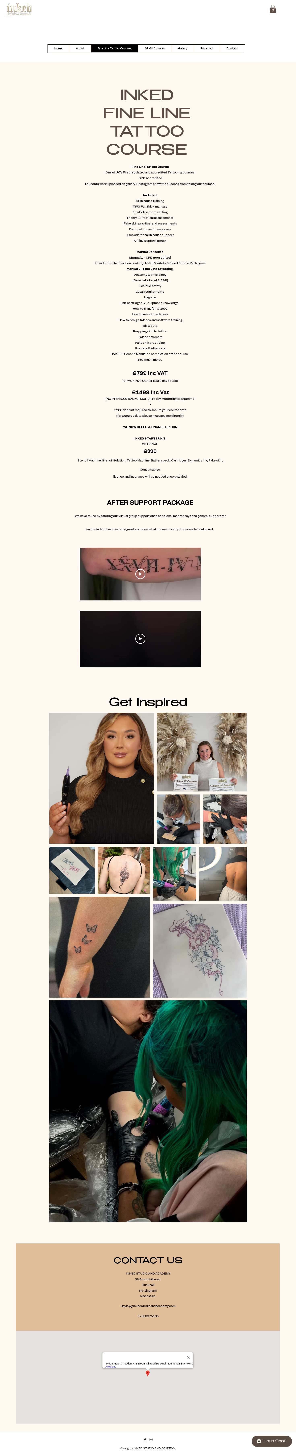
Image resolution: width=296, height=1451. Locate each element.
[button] (272, 9)
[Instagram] (151, 1439)
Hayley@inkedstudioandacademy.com (148, 1306)
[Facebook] (145, 1439)
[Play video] (140, 574)
